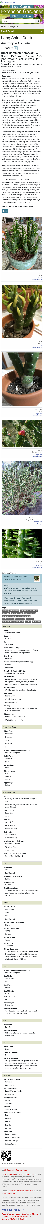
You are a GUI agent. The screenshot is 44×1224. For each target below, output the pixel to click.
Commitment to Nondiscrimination (21, 1191)
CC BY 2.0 (39, 277)
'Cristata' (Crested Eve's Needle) (15, 578)
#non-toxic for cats (30, 613)
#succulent (6, 613)
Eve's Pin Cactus (16, 58)
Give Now (23, 1219)
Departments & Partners (30, 1214)
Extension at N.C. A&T (9, 1219)
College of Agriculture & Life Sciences (15, 1216)
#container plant (20, 619)
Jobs (18, 1214)
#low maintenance (8, 621)
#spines (28, 621)
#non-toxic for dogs (24, 616)
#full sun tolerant (8, 619)
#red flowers (24, 610)
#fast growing (36, 621)
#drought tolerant (17, 613)
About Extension (8, 1214)
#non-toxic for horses (9, 616)
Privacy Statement (8, 1193)
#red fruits (30, 619)
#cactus (5, 610)
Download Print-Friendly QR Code (14, 1163)
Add (5, 211)
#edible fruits (20, 621)
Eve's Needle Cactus (22, 56)
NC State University (9, 1174)
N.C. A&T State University (28, 1174)
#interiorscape (14, 610)
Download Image (37, 279)
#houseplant (33, 610)
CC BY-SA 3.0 (38, 522)
